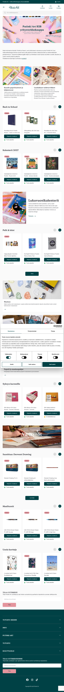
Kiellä (11, 364)
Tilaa (9, 605)
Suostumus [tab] (11, 331)
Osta (32, 274)
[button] (32, 620)
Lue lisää (32, 498)
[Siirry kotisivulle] (14, 7)
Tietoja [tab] (53, 331)
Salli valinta (32, 364)
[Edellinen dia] (54, 106)
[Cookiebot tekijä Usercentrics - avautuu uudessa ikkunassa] (55, 326)
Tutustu (30, 216)
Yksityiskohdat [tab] (32, 331)
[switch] (24, 357)
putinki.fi (24, 58)
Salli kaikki (52, 364)
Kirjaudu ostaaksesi (12, 136)
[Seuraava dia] (59, 106)
